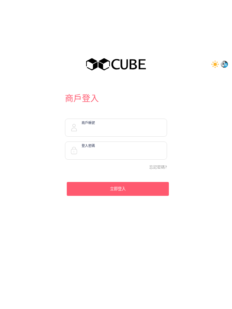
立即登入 (118, 188)
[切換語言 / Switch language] (224, 64)
